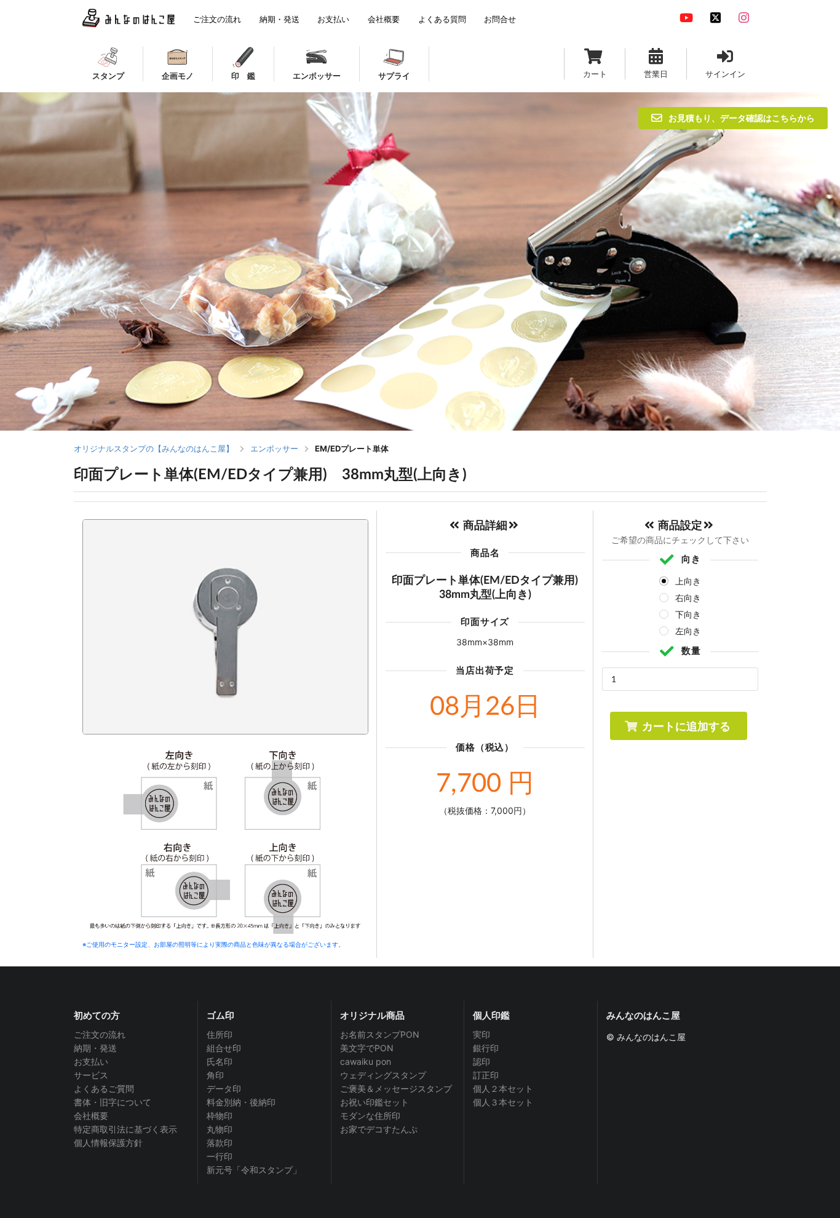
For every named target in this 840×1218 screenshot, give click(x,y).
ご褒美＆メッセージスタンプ (396, 1088)
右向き (688, 597)
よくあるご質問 (104, 1088)
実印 (481, 1035)
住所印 (219, 1035)
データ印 (224, 1088)
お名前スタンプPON (379, 1035)
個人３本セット (503, 1102)
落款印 (219, 1142)
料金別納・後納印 (241, 1102)
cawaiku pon (365, 1061)
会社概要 (91, 1115)
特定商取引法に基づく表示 (125, 1129)
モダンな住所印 (370, 1115)
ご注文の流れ (99, 1035)
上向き (688, 581)
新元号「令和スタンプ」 (254, 1169)
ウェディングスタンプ (383, 1075)
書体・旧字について (112, 1102)
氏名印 (219, 1061)
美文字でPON (367, 1048)
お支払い (91, 1061)
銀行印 (486, 1048)
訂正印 (486, 1075)
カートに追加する (686, 726)
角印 (215, 1075)
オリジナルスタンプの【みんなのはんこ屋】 (154, 448)
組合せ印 (224, 1048)
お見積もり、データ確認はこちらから (741, 118)
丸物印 (219, 1129)
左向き (688, 631)
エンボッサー (274, 448)
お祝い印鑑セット (374, 1102)
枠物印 (219, 1115)
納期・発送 (95, 1048)
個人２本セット (503, 1088)
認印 (481, 1061)
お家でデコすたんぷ (379, 1129)
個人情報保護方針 (108, 1142)
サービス (91, 1075)
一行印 (219, 1156)
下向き (688, 614)
